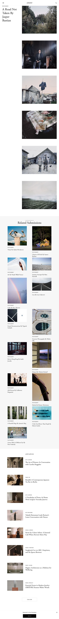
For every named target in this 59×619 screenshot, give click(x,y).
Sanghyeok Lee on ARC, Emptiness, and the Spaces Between (37, 551)
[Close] (57, 612)
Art (26, 459)
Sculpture (29, 459)
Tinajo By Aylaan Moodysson (16, 250)
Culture (30, 565)
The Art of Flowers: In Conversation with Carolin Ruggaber (37, 463)
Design (27, 530)
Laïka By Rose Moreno (14, 308)
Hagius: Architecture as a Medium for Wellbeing (38, 569)
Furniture (31, 547)
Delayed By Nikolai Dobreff (39, 372)
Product (31, 583)
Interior (31, 530)
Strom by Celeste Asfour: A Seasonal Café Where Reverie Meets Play (37, 533)
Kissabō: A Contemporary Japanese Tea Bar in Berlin (37, 481)
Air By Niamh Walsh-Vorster (15, 275)
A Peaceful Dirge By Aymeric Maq (17, 423)
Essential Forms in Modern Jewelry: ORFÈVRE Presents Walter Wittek (37, 586)
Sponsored (29, 512)
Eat (29, 477)
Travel (26, 477)
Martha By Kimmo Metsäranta (40, 405)
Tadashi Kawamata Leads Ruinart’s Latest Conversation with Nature (37, 516)
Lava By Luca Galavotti (38, 295)
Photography (5, 6)
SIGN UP (29, 616)
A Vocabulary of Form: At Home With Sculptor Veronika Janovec (36, 498)
